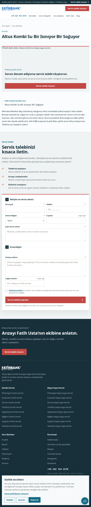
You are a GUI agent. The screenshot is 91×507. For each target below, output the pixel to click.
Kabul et (35, 500)
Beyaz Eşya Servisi (55, 388)
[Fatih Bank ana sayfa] (11, 8)
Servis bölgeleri (45, 16)
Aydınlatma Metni (16, 290)
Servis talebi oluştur (45, 86)
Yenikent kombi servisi (12, 426)
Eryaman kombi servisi (12, 397)
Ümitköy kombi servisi (12, 407)
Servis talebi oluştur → (80, 2)
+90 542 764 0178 (18, 16)
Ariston (5, 463)
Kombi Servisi (8, 388)
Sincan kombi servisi (11, 402)
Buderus (5, 458)
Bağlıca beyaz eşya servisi (58, 416)
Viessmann (7, 454)
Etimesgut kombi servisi (12, 393)
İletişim (50, 449)
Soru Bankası (58, 16)
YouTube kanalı (54, 454)
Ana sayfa (6, 26)
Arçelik (5, 439)
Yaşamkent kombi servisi (13, 412)
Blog (78, 16)
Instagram (52, 458)
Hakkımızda (52, 439)
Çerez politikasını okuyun (16, 493)
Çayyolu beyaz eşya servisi (59, 421)
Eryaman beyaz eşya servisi (59, 397)
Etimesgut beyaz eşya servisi (60, 393)
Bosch (4, 444)
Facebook (51, 463)
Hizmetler (32, 16)
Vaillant (5, 449)
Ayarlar (21, 500)
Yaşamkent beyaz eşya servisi (60, 412)
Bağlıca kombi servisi (11, 416)
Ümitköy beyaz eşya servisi (59, 407)
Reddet (9, 500)
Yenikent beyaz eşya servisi (59, 426)
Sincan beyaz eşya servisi (58, 402)
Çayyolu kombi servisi (11, 421)
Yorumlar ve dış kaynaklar (59, 444)
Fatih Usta (70, 16)
